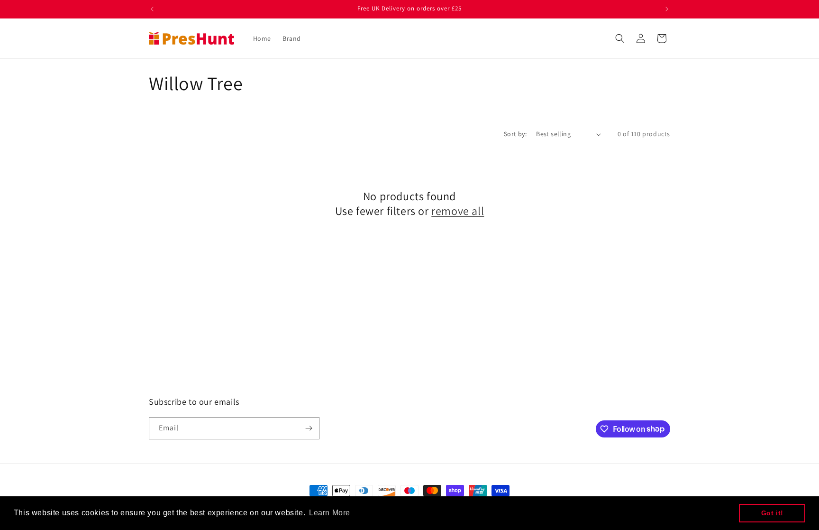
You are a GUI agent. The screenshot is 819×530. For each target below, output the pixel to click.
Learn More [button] (329, 513)
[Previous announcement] (152, 9)
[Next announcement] (666, 9)
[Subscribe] (308, 428)
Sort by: (515, 134)
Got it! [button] (772, 513)
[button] (620, 38)
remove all (457, 211)
